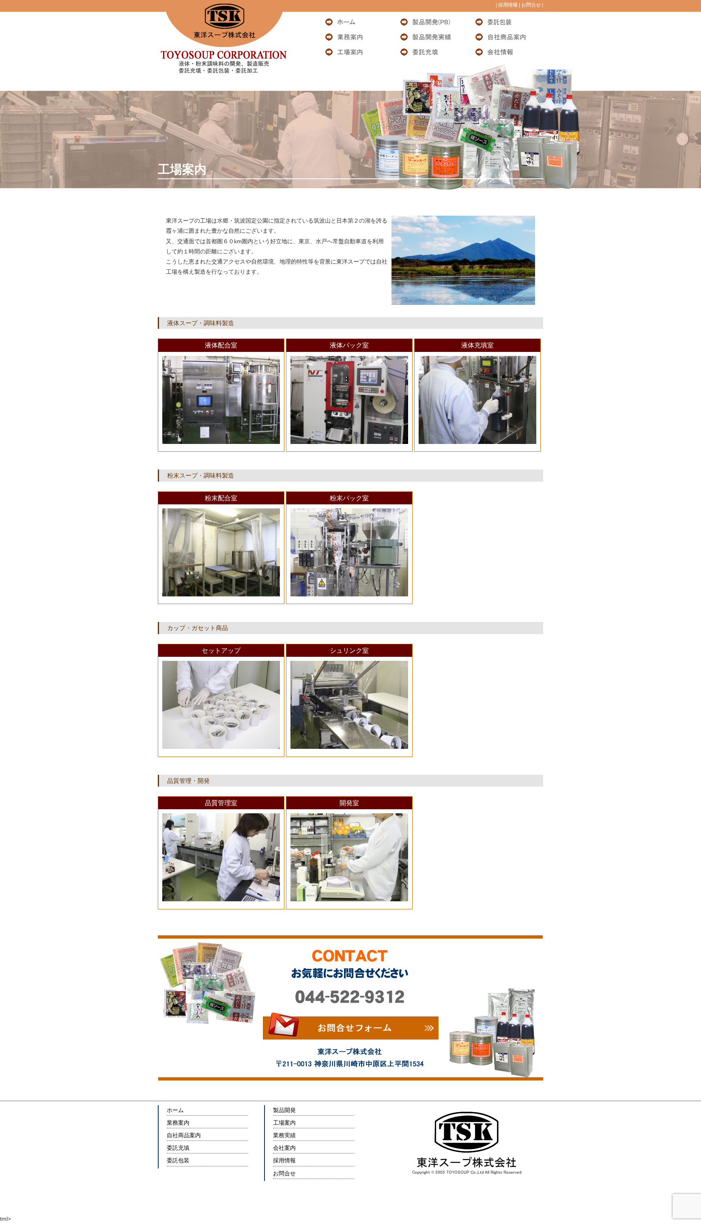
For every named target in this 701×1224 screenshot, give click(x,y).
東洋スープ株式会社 (356, 21)
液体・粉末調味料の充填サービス (431, 51)
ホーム (175, 1110)
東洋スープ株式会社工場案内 (356, 51)
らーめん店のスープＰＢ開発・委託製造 (431, 21)
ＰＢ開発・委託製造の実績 (431, 36)
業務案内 (178, 1122)
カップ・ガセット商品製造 (506, 21)
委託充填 (178, 1148)
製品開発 (284, 1110)
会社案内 (284, 1148)
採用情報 (507, 5)
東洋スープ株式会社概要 (506, 51)
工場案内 (284, 1122)
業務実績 (284, 1135)
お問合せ (530, 5)
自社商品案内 (184, 1135)
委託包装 (178, 1160)
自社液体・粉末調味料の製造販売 (506, 36)
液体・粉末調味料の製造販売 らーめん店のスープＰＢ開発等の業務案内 (356, 36)
